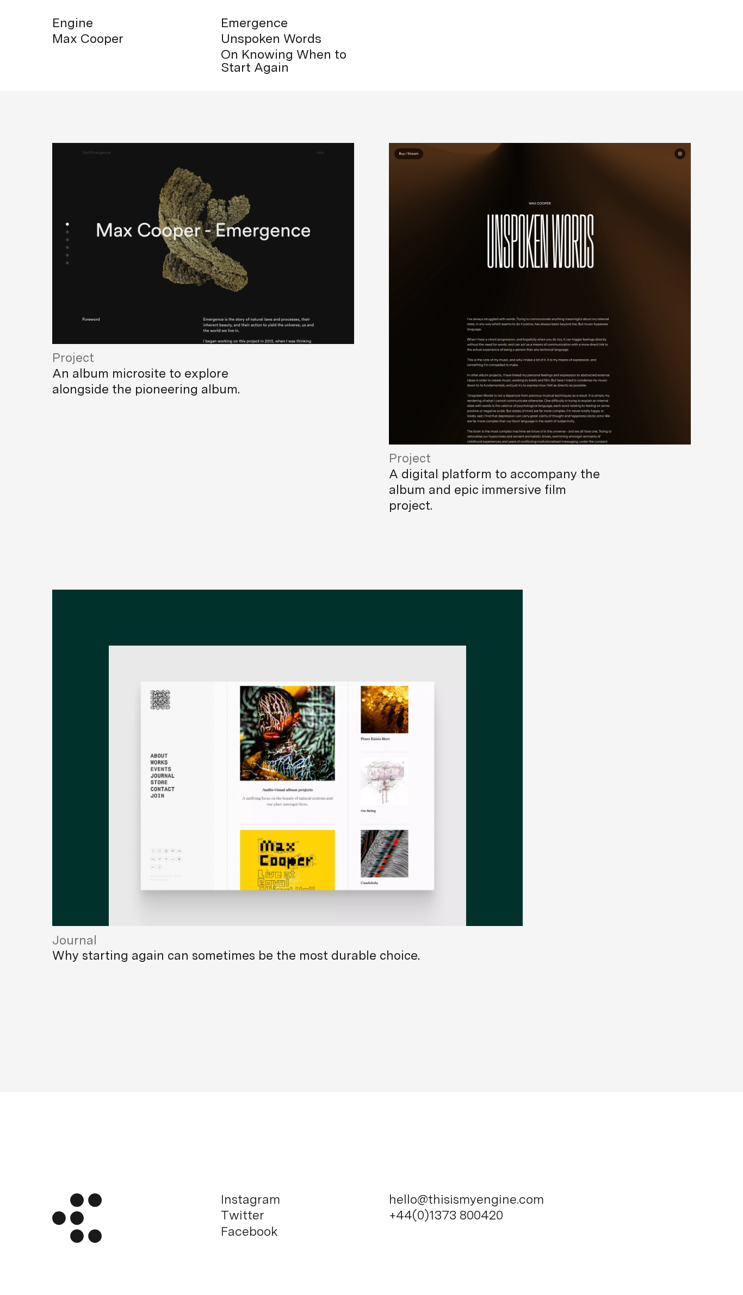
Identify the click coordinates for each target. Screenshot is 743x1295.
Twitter (242, 1215)
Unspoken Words (271, 39)
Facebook (249, 1231)
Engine (72, 23)
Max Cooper (87, 39)
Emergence (254, 23)
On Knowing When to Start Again (283, 61)
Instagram (250, 1199)
